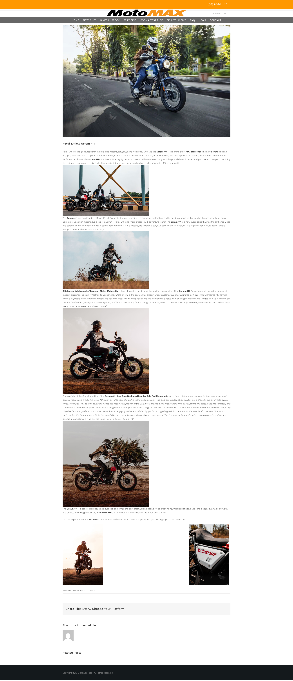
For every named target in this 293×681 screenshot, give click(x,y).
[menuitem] (216, 4)
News (92, 591)
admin (68, 591)
